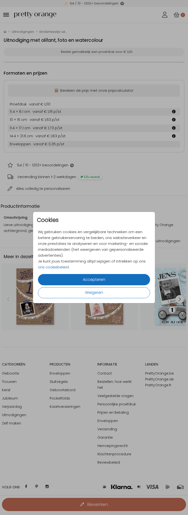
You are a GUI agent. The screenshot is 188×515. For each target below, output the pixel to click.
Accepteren (94, 279)
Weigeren (94, 292)
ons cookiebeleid (53, 267)
